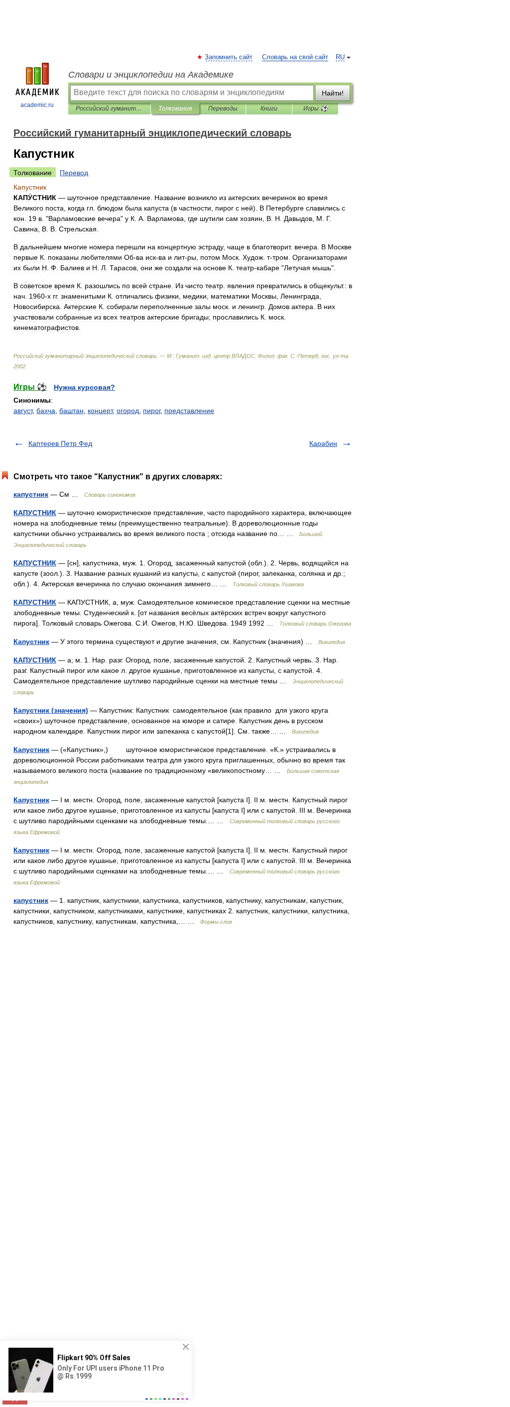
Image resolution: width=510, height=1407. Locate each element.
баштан (71, 411)
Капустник (31, 642)
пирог (151, 411)
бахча (45, 411)
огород (128, 411)
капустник (30, 494)
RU (340, 57)
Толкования (175, 108)
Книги (268, 108)
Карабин (323, 443)
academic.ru (37, 105)
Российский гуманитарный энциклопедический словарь (109, 108)
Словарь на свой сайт (295, 57)
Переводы (223, 108)
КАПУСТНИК (34, 513)
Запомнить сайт (229, 57)
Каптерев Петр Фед (60, 443)
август (22, 411)
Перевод (74, 173)
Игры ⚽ (315, 108)
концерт (100, 411)
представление (189, 411)
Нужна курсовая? (84, 387)
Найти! (333, 93)
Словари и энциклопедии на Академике (151, 75)
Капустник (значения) (50, 710)
